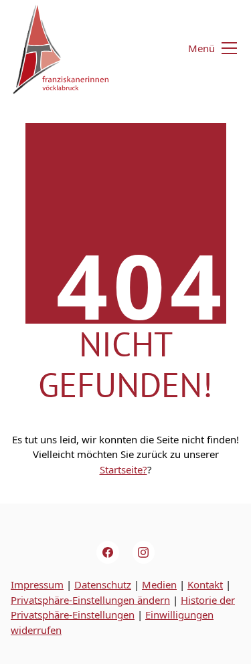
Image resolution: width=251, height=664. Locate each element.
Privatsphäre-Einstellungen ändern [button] (90, 599)
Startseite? (123, 469)
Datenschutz (102, 584)
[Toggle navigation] (204, 48)
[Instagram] (144, 552)
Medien (159, 584)
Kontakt (205, 584)
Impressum (37, 584)
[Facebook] (107, 552)
